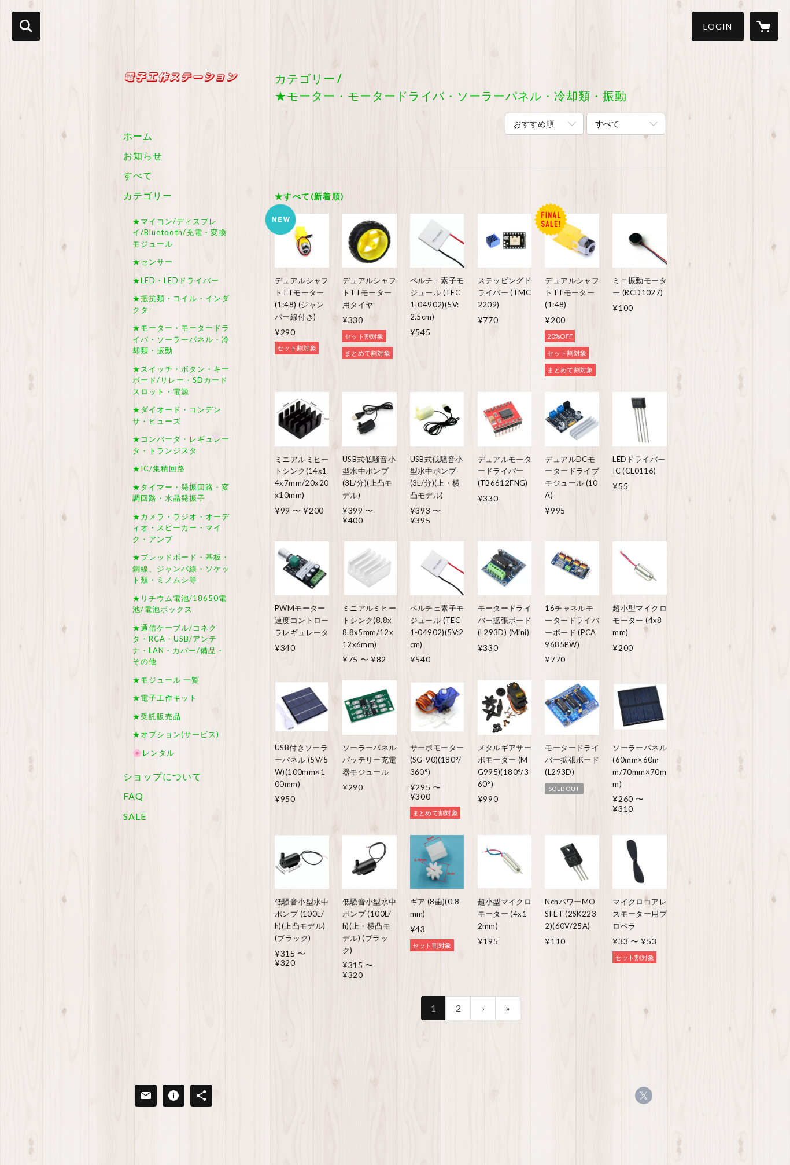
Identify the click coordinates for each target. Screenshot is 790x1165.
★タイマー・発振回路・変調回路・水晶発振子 (181, 492)
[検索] (26, 26)
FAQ (133, 795)
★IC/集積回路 (158, 468)
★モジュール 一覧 (166, 679)
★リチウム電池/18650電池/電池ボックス (179, 604)
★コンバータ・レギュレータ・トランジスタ (181, 444)
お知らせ (143, 155)
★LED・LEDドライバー (175, 280)
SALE (134, 816)
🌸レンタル (153, 752)
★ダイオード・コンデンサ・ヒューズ (177, 415)
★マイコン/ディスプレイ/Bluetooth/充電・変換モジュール (179, 232)
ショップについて (162, 776)
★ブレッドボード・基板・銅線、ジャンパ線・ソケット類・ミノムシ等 (181, 568)
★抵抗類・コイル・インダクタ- (181, 304)
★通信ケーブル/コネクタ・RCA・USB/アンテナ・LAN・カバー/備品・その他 (178, 644)
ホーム (138, 135)
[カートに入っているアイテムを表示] (764, 26)
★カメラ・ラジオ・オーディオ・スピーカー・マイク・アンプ (181, 528)
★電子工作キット (164, 697)
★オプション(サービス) (175, 734)
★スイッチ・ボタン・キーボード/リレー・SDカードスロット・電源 (181, 380)
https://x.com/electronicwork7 (643, 1095)
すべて (138, 175)
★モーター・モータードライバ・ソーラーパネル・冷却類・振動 (181, 339)
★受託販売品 (156, 716)
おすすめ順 (534, 124)
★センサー (152, 261)
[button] (718, 26)
